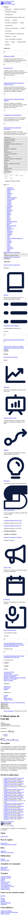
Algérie (8, 192)
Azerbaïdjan (10, 206)
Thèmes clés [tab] (8, 9)
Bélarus (9, 213)
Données (6, 350)
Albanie (9, 190)
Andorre (9, 194)
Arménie (9, 201)
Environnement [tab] (9, 25)
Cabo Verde (10, 231)
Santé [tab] (14, 36)
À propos (6, 662)
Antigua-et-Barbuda (12, 197)
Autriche (9, 204)
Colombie (9, 241)
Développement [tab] (9, 14)
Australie (9, 203)
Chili (8, 237)
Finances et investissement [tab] (11, 28)
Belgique (9, 214)
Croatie (8, 249)
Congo (8, 244)
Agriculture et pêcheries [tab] (19, 9)
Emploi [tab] (22, 22)
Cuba (8, 251)
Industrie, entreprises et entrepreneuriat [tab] (14, 33)
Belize (8, 216)
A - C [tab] (6, 175)
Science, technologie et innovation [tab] (13, 39)
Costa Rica (9, 246)
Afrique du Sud (10, 189)
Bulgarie (9, 227)
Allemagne (9, 193)
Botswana (9, 223)
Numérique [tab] (7, 36)
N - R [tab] (21, 175)
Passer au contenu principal (7, 1)
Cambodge (9, 232)
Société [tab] (7, 42)
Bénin (8, 217)
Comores (9, 242)
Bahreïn (9, 208)
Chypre (8, 239)
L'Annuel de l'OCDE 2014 (10, 786)
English (5, 734)
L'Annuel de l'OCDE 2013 (10, 800)
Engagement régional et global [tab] (12, 181)
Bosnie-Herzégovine (12, 221)
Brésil (8, 224)
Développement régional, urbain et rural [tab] (14, 17)
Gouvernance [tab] (8, 31)
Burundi (9, 230)
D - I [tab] (11, 175)
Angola (8, 196)
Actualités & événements (10, 531)
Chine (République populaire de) (15, 238)
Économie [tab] (14, 20)
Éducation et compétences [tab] (11, 22)
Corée (8, 245)
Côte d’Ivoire (10, 248)
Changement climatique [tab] (11, 11)
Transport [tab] (7, 44)
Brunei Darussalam (11, 225)
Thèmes (6, 7)
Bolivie (8, 220)
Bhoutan (9, 218)
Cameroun (9, 234)
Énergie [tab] (13, 42)
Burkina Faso (10, 228)
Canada (9, 235)
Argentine (9, 200)
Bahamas (9, 207)
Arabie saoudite (11, 199)
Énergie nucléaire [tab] (21, 42)
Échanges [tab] (7, 20)
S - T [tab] (6, 178)
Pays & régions (7, 171)
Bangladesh (10, 210)
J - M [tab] (16, 175)
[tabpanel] (15, 91)
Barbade (9, 211)
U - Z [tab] (11, 178)
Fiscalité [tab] (22, 28)
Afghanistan (10, 187)
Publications (7, 258)
